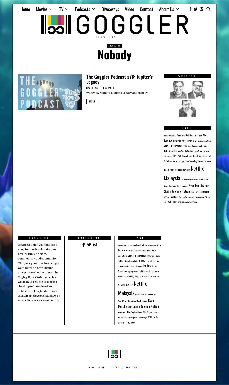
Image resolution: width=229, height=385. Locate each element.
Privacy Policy (133, 367)
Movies (42, 9)
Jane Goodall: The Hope (185, 150)
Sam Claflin (134, 306)
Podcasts (82, 9)
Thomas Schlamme (186, 196)
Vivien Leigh (142, 317)
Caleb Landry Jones (204, 140)
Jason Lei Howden (136, 266)
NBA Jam (186, 169)
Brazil (195, 140)
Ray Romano (182, 186)
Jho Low (176, 156)
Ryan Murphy (196, 185)
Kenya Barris (187, 156)
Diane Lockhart (197, 145)
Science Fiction (180, 191)
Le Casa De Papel (178, 161)
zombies (193, 202)
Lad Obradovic (145, 271)
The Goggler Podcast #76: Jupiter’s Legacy (119, 79)
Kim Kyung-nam (200, 156)
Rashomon (172, 186)
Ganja (204, 145)
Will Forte (173, 202)
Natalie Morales (175, 169)
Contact (146, 9)
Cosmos (167, 145)
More (92, 101)
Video (129, 9)
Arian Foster (198, 135)
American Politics (185, 135)
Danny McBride (178, 145)
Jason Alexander (199, 150)
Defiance (188, 145)
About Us (166, 9)
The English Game (134, 312)
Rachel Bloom (123, 301)
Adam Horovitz (170, 135)
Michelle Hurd (147, 276)
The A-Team (195, 191)
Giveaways (110, 9)
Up (194, 196)
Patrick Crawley (186, 179)
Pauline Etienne (197, 179)
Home (25, 9)
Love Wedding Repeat (194, 161)
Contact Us (117, 367)
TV (61, 9)
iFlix (175, 151)
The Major (173, 196)
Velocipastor (200, 196)
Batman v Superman (183, 140)
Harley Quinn (168, 150)
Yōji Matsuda (184, 202)
